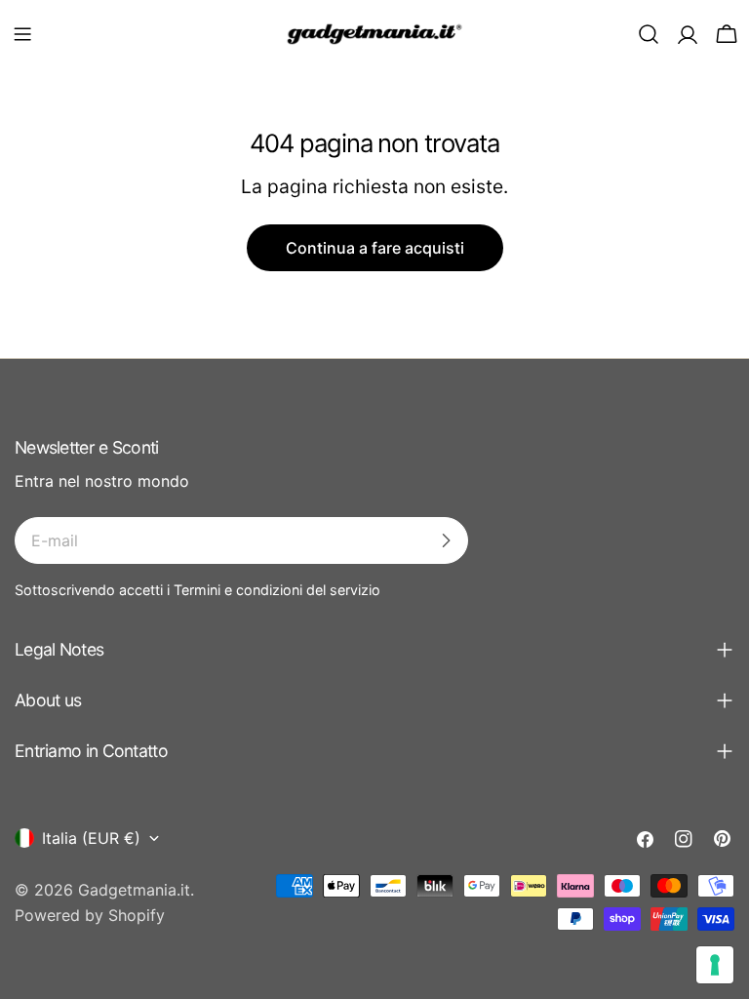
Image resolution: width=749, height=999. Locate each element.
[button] (22, 34)
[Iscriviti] (445, 540)
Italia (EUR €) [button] (91, 838)
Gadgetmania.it (134, 889)
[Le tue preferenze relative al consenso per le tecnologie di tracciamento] (714, 964)
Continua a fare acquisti (375, 248)
